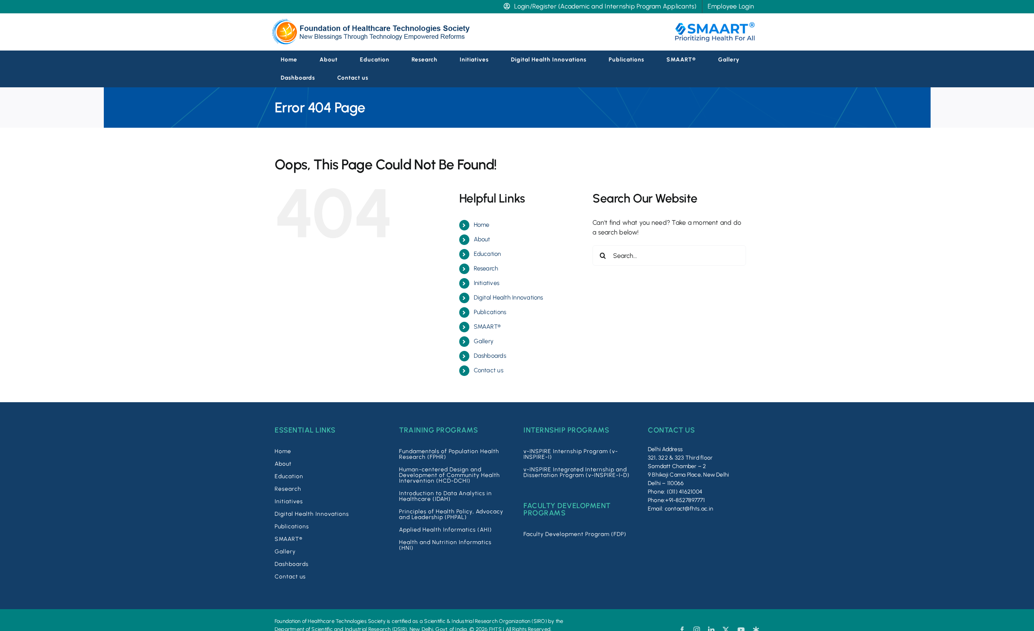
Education (487, 253)
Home (482, 224)
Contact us (488, 370)
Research (486, 268)
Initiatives (487, 283)
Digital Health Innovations (508, 297)
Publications (490, 312)
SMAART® (487, 326)
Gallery (484, 341)
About (482, 239)
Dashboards (490, 355)
